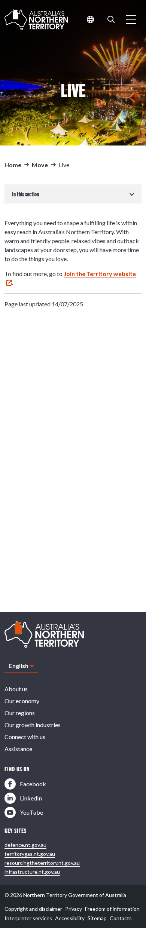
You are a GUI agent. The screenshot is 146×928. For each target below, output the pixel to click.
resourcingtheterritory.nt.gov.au (42, 863)
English (18, 665)
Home (12, 164)
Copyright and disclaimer (33, 909)
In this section (25, 193)
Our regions (19, 712)
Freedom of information (112, 909)
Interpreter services (28, 918)
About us (16, 688)
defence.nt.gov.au (25, 845)
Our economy (21, 700)
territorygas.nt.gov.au (29, 854)
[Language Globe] (90, 19)
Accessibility (70, 918)
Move (40, 164)
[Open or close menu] (131, 19)
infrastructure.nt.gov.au (32, 872)
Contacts (121, 918)
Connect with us (24, 736)
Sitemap (97, 918)
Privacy (73, 909)
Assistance (18, 748)
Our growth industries (32, 724)
